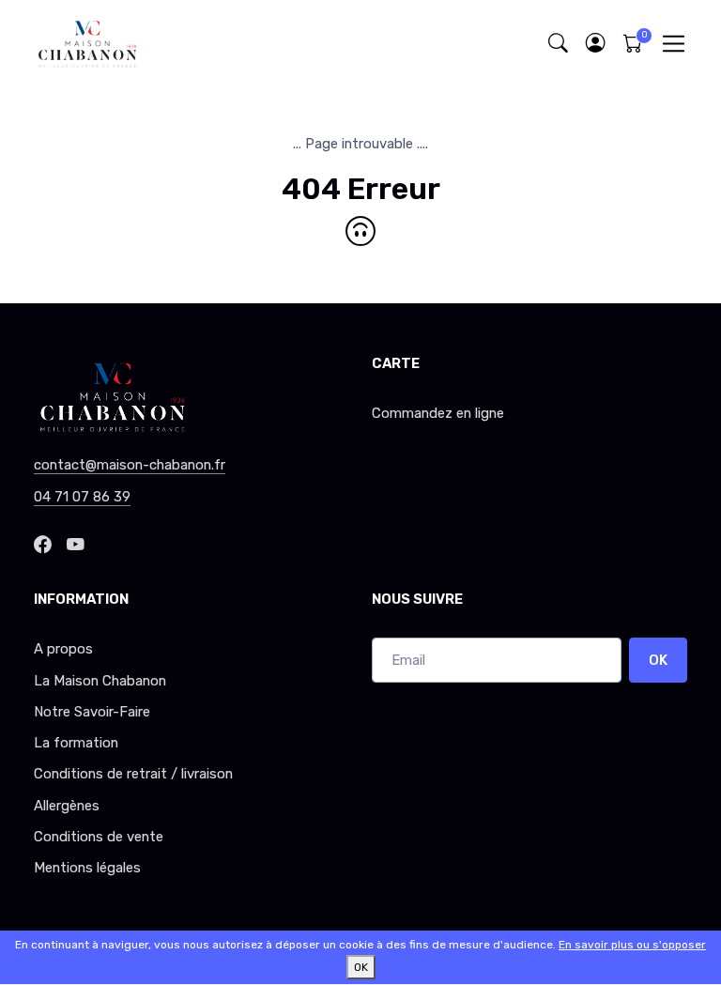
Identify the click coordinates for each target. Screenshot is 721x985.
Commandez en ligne (438, 413)
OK (658, 660)
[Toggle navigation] (673, 43)
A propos (63, 648)
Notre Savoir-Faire (92, 711)
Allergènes (67, 805)
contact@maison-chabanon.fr (129, 464)
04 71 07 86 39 (82, 496)
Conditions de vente (98, 836)
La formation (76, 742)
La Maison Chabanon (100, 680)
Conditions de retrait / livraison (133, 773)
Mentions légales (87, 867)
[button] (595, 44)
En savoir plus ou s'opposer (632, 944)
